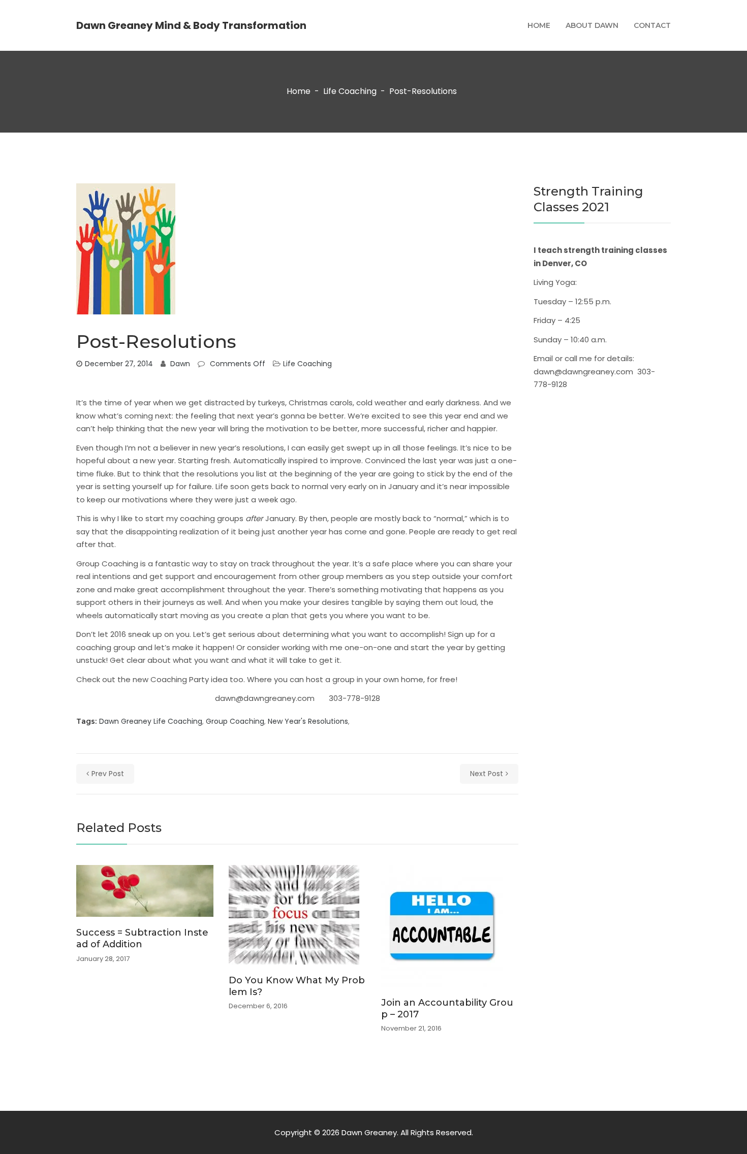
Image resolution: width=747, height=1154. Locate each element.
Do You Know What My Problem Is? (297, 986)
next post (486, 773)
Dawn (180, 364)
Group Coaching (107, 563)
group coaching (235, 721)
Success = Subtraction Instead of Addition (142, 938)
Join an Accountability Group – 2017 (447, 1008)
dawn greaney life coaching (150, 721)
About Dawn (592, 25)
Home (538, 25)
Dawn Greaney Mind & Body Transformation (191, 25)
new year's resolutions (308, 721)
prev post (107, 773)
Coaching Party (179, 679)
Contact (652, 25)
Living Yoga (554, 282)
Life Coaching (350, 91)
